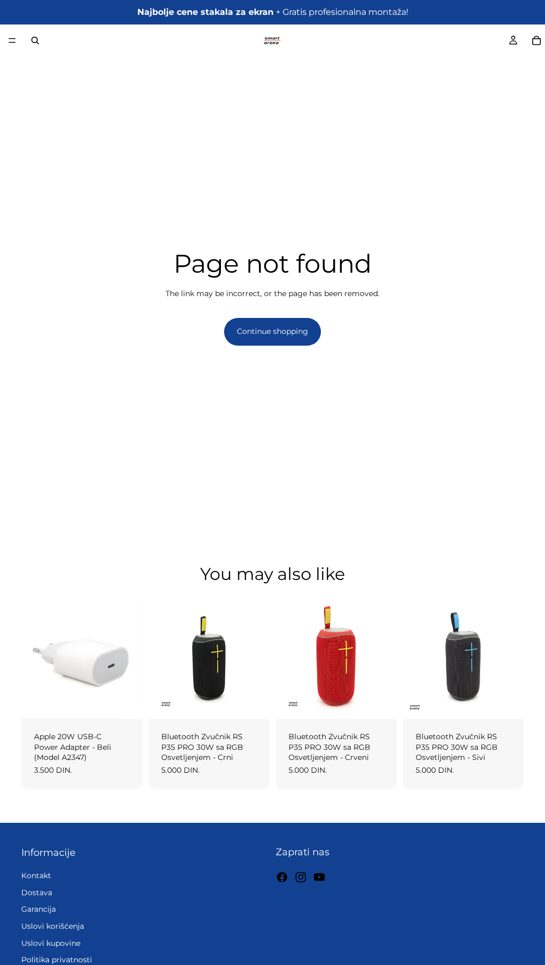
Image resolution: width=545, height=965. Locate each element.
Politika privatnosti (56, 959)
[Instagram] (300, 876)
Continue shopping (272, 331)
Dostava (36, 892)
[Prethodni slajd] (160, 658)
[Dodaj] (125, 702)
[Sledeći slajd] (257, 658)
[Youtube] (319, 876)
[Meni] (12, 40)
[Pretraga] (35, 40)
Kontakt (36, 875)
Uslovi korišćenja (52, 926)
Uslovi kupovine (50, 942)
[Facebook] (282, 876)
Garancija (38, 909)
